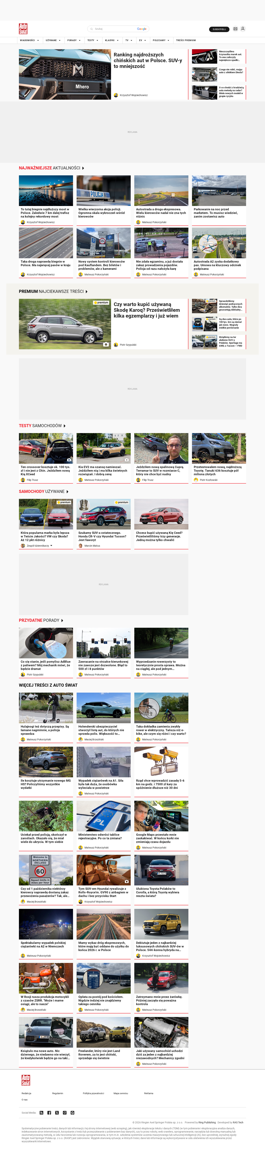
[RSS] (41, 1112)
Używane (51, 40)
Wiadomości (27, 40)
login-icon (243, 29)
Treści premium (186, 40)
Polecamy (159, 40)
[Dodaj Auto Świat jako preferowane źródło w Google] (72, 1112)
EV (140, 40)
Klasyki (110, 40)
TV (126, 40)
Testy (90, 40)
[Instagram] (64, 1112)
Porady (72, 40)
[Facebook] (49, 1112)
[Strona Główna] (23, 28)
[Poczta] (235, 29)
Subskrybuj (219, 29)
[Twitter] (56, 1112)
